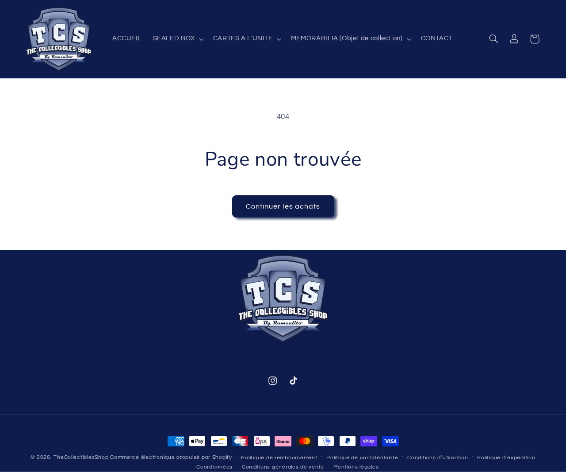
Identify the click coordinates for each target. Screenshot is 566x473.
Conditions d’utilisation (437, 457)
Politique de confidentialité (362, 457)
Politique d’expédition (506, 457)
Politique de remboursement (279, 457)
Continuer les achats (283, 206)
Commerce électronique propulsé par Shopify (171, 457)
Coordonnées (214, 467)
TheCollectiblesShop (81, 457)
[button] (177, 39)
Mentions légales (356, 467)
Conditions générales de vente (283, 467)
